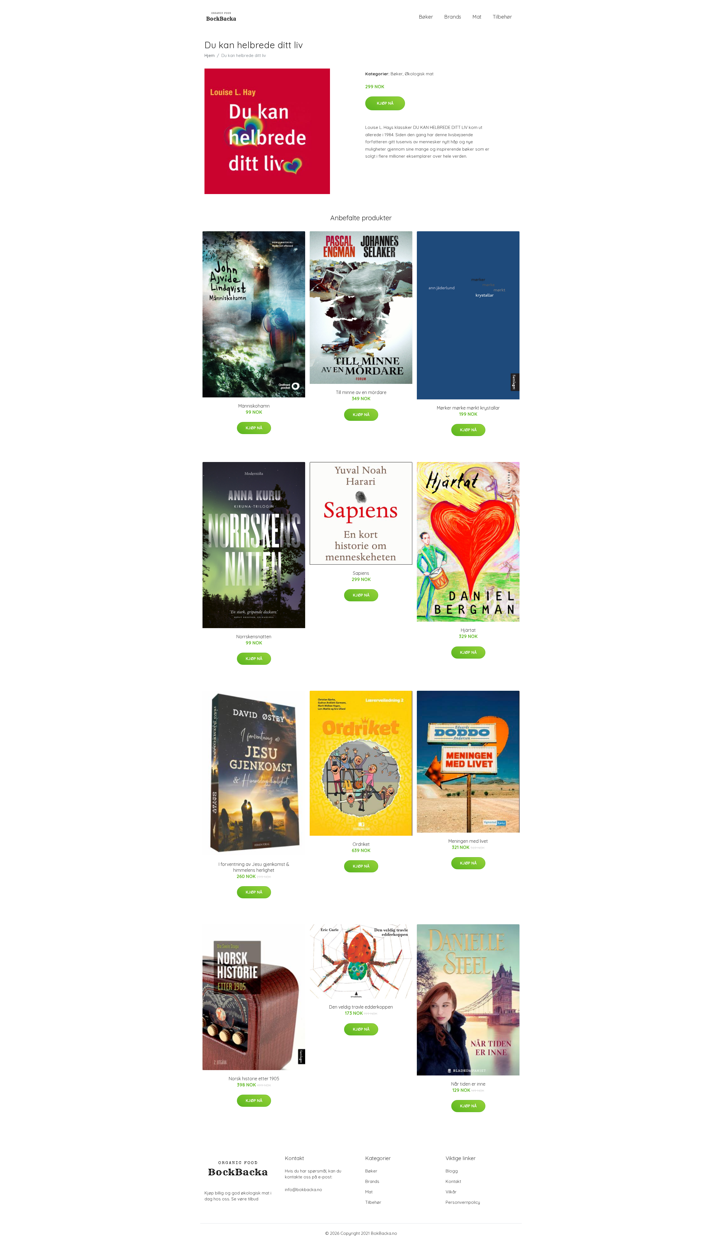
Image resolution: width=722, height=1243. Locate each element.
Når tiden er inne (468, 1084)
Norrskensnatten (253, 636)
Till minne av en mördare (361, 392)
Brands (452, 17)
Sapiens (361, 573)
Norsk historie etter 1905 (254, 1078)
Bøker (426, 17)
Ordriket (361, 844)
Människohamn (254, 406)
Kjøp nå (385, 103)
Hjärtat (468, 630)
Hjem (209, 55)
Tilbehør (502, 17)
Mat (476, 17)
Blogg (452, 1171)
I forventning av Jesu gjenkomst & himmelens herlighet (254, 867)
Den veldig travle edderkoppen (361, 1007)
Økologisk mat (419, 73)
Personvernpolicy (463, 1202)
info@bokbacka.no (303, 1189)
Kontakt (453, 1181)
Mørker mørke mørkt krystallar (468, 408)
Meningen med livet (468, 841)
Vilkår (451, 1191)
